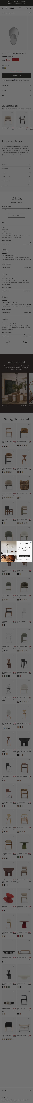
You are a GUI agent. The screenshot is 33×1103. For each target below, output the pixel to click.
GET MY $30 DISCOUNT (24, 556)
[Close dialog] (31, 542)
